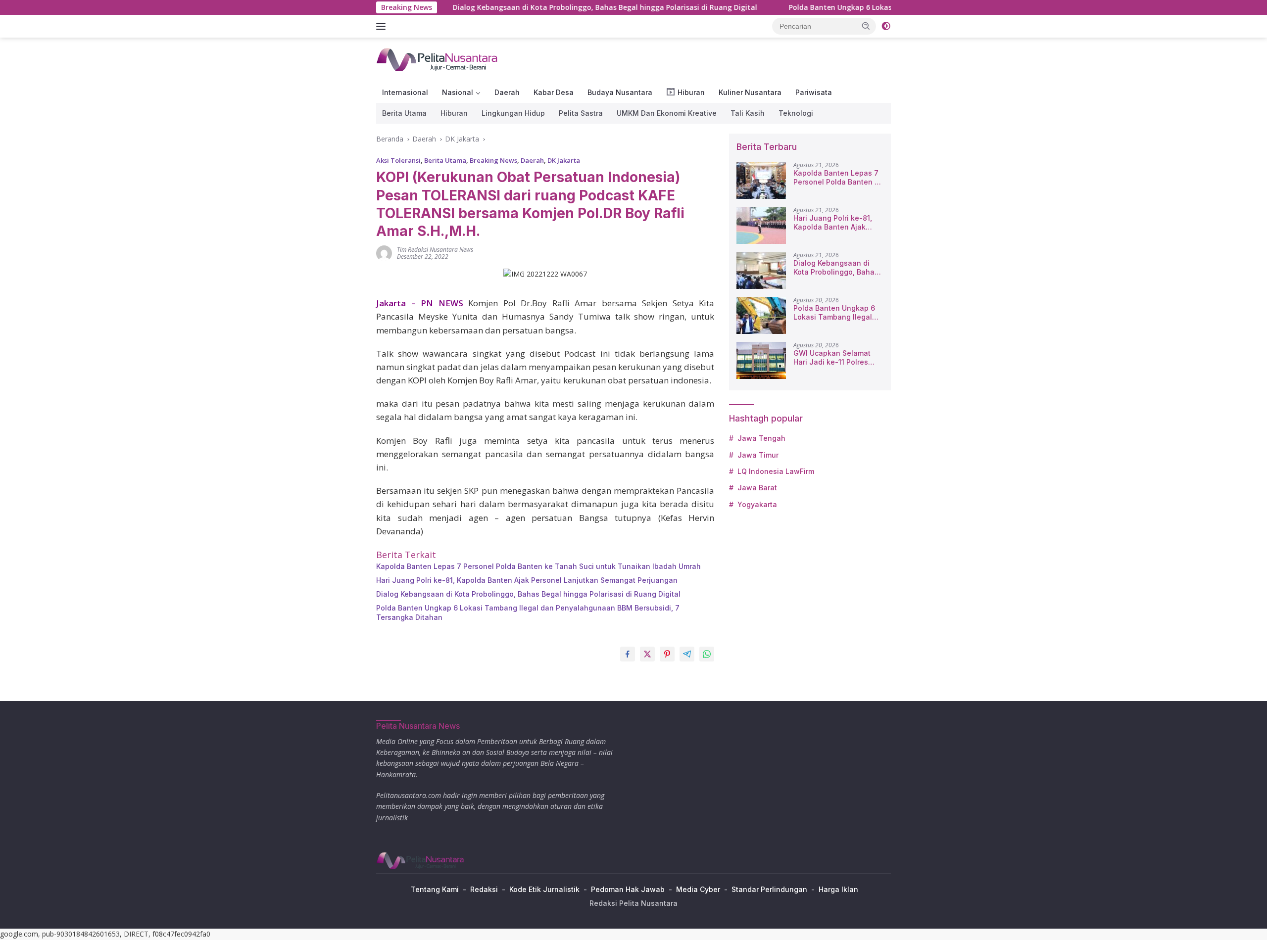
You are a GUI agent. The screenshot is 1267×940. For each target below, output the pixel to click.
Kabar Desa (554, 92)
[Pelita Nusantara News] (437, 59)
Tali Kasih (748, 113)
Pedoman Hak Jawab (628, 889)
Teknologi (796, 113)
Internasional (405, 92)
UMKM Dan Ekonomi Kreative (667, 113)
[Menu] (383, 26)
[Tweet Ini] (647, 654)
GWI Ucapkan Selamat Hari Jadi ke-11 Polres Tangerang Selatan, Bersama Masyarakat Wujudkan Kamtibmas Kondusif (832, 358)
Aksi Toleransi (398, 160)
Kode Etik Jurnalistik (544, 889)
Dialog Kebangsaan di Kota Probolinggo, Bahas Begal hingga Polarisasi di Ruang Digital (561, 7)
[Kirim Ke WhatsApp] (706, 654)
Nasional (457, 92)
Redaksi (484, 889)
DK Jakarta (563, 160)
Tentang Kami (435, 889)
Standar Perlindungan (769, 889)
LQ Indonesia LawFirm (775, 471)
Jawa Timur (758, 455)
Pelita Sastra (581, 113)
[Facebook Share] (627, 654)
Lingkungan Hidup (513, 113)
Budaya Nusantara (619, 92)
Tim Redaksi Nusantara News (435, 249)
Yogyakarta (757, 504)
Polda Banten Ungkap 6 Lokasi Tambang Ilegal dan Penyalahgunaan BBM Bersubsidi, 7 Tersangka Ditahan (528, 612)
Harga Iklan (838, 889)
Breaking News (493, 160)
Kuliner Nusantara (750, 92)
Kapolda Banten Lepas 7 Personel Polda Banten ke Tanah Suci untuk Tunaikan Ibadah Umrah (538, 566)
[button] (866, 26)
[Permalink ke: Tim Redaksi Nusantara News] (384, 252)
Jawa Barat (757, 487)
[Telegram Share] (687, 654)
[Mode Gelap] (886, 26)
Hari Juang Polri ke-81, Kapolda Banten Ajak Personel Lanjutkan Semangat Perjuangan (527, 580)
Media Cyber (698, 889)
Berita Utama (404, 113)
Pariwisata (813, 92)
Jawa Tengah (761, 438)
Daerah (507, 92)
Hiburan (454, 113)
